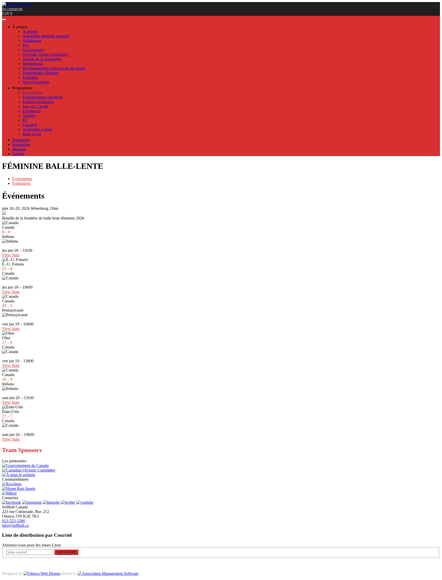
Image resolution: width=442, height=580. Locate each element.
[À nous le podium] (18, 475)
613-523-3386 (13, 521)
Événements (22, 179)
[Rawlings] (11, 484)
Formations (21, 183)
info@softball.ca (15, 525)
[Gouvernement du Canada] (25, 465)
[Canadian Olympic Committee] (28, 470)
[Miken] (9, 493)
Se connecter (12, 9)
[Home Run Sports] (18, 488)
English (18, 153)
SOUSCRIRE (66, 552)
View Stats (10, 255)
